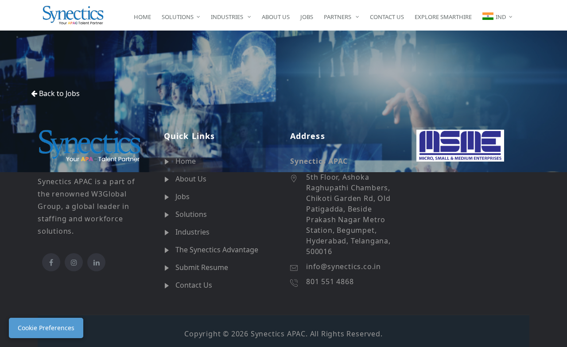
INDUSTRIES (228, 17)
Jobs (182, 196)
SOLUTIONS (178, 17)
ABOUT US (276, 17)
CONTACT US (387, 17)
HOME (142, 17)
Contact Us (193, 285)
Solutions (191, 214)
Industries (192, 232)
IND (501, 17)
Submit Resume (201, 267)
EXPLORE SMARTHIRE (443, 17)
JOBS (306, 17)
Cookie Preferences (46, 328)
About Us (190, 179)
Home (185, 161)
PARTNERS (338, 17)
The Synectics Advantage (216, 249)
